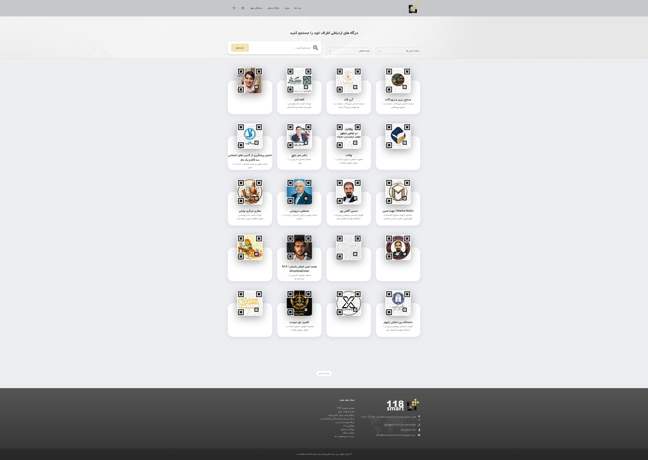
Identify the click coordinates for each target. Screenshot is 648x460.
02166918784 (408, 425)
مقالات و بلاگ (348, 433)
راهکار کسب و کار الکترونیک (341, 415)
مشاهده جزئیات (398, 360)
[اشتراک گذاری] (253, 107)
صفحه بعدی (324, 373)
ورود (287, 8)
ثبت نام (297, 8)
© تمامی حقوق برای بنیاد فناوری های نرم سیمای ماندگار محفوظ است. (324, 454)
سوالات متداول (347, 429)
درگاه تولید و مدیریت (344, 422)
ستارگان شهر (256, 8)
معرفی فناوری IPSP (345, 408)
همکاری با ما (349, 426)
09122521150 (408, 430)
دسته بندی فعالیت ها (344, 436)
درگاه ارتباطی (273, 8)
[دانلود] (245, 107)
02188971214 (391, 425)
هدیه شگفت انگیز (346, 411)
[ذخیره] (262, 107)
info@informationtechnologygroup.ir (396, 435)
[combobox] (398, 51)
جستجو (240, 48)
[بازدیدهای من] (233, 8)
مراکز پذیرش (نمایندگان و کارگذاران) (337, 419)
